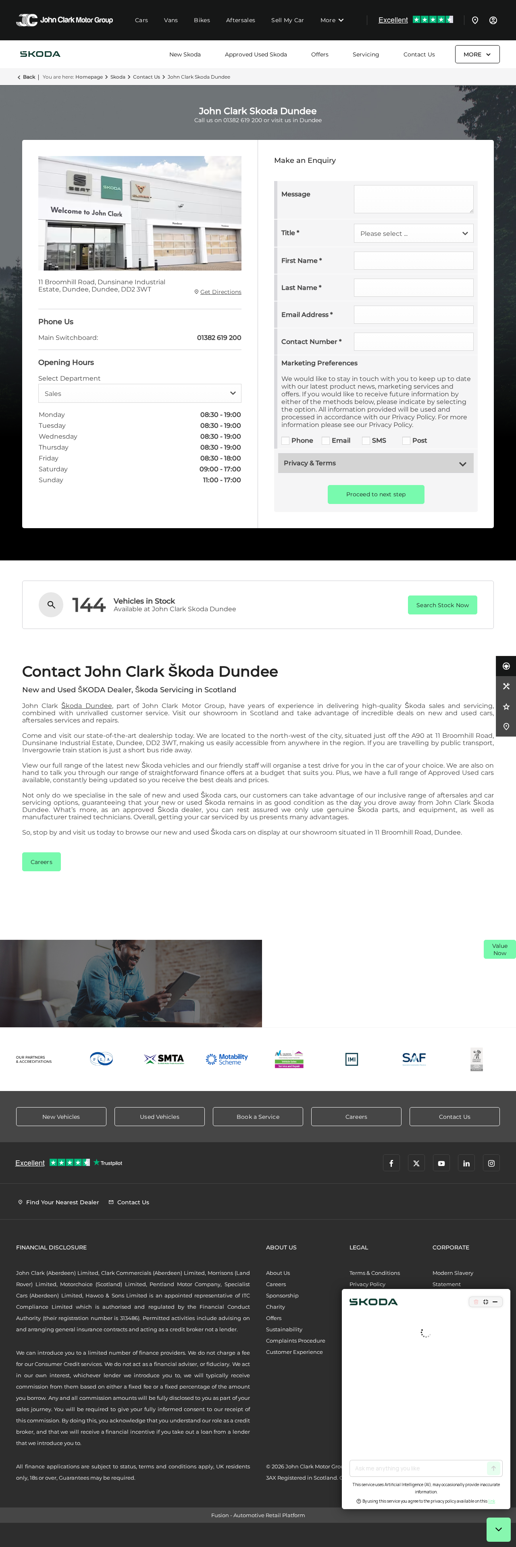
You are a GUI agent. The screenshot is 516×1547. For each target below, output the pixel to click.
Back (29, 77)
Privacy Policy (367, 1284)
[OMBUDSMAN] (289, 1059)
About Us (278, 1273)
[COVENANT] (477, 1059)
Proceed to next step (376, 494)
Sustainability (284, 1329)
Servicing (366, 54)
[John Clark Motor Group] (64, 20)
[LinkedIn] (466, 1162)
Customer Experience (294, 1352)
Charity (275, 1306)
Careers (276, 1284)
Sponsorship (282, 1295)
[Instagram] (491, 1162)
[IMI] (352, 1059)
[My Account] (493, 20)
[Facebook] (391, 1162)
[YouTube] (441, 1162)
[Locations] (475, 20)
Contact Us (419, 54)
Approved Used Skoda (256, 54)
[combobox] (139, 393)
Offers (320, 54)
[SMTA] (164, 1059)
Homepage (89, 77)
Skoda (117, 77)
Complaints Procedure (295, 1340)
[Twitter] (416, 1162)
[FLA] (102, 1059)
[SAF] (414, 1059)
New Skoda (185, 54)
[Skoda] (40, 54)
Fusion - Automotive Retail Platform (258, 1515)
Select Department (69, 378)
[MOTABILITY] (227, 1059)
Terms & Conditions (375, 1273)
